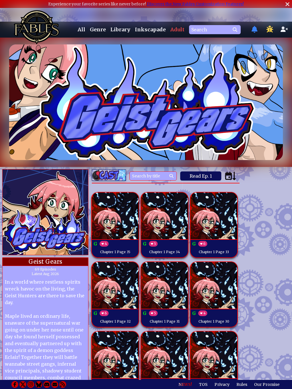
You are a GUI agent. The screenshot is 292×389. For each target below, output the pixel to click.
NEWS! (185, 384)
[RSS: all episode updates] (62, 384)
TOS (203, 384)
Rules (241, 384)
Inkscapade (150, 29)
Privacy (222, 384)
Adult (177, 29)
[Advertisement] (265, 254)
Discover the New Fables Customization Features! (195, 4)
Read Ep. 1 (201, 176)
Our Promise (266, 384)
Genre (98, 29)
